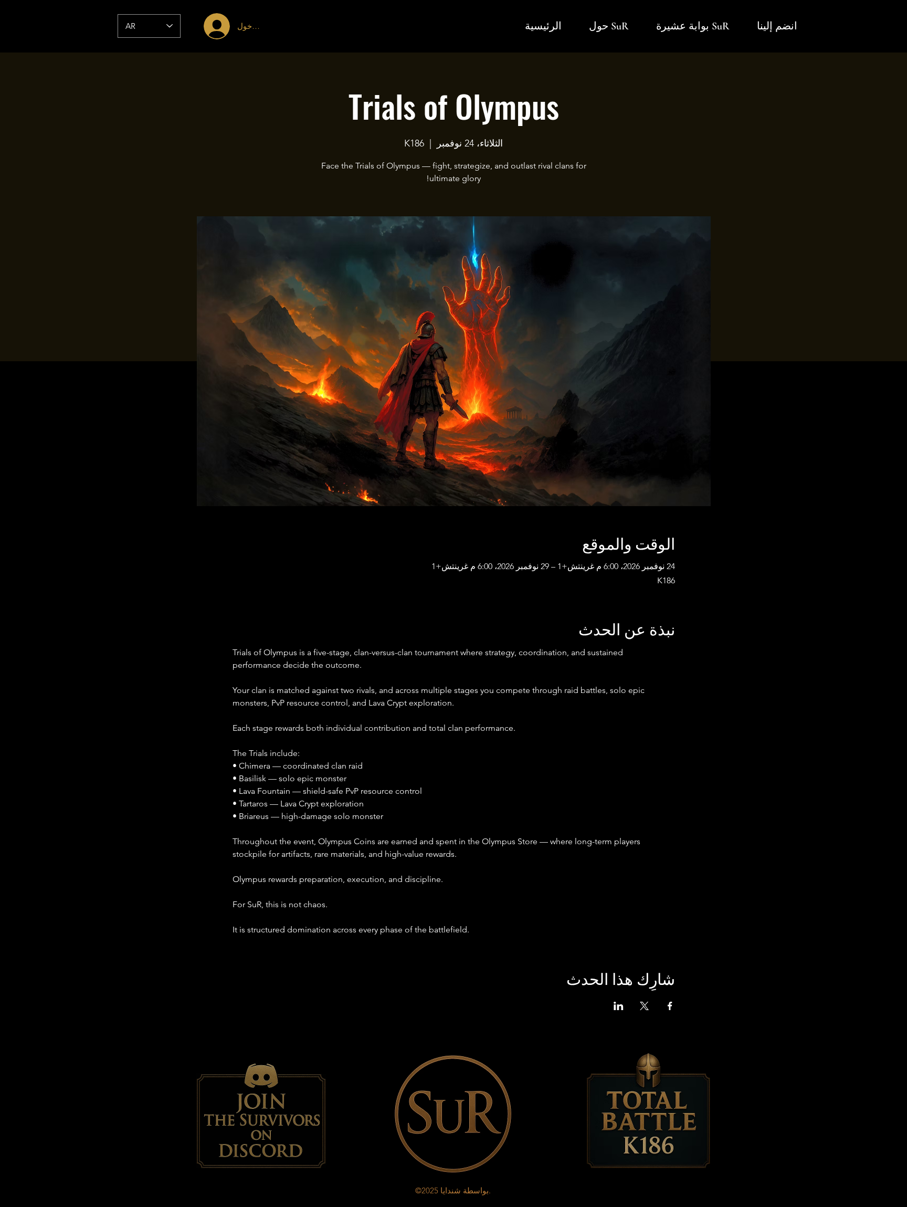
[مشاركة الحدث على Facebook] (670, 1006)
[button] (776, 26)
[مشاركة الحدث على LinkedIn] (619, 1006)
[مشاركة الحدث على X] (644, 1006)
